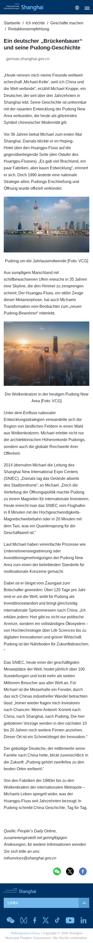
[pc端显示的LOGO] (23, 7)
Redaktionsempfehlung (28, 29)
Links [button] (12, 902)
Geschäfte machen (66, 23)
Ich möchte (35, 23)
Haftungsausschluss (25, 933)
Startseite (12, 23)
